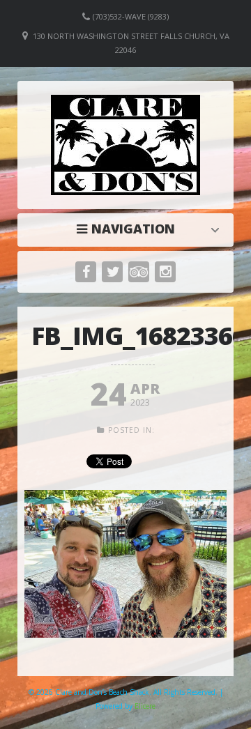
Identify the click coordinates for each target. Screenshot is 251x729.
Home (129, 228)
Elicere (145, 706)
